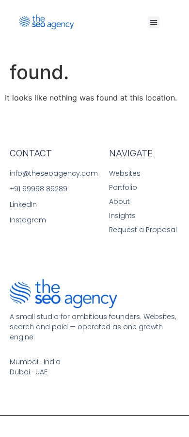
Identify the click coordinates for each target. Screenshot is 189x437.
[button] (153, 22)
